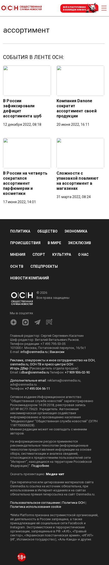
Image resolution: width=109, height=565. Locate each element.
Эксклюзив (79, 243)
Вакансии (57, 352)
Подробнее (40, 466)
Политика (20, 231)
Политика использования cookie (35, 507)
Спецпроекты (44, 266)
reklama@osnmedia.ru (63, 380)
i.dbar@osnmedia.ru (34, 372)
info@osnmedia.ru (34, 352)
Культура (61, 255)
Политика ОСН (73, 503)
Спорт (38, 255)
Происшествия (25, 243)
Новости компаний (29, 278)
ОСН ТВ (16, 266)
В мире (54, 243)
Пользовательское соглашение (35, 503)
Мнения (17, 255)
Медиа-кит (55, 474)
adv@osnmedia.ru (23, 384)
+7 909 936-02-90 (77, 372)
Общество (47, 231)
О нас (83, 255)
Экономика (76, 231)
